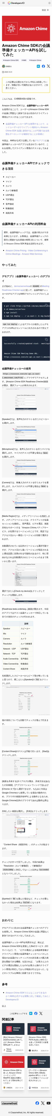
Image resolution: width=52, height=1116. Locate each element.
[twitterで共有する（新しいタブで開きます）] (48, 66)
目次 (44, 9)
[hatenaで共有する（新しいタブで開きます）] (38, 66)
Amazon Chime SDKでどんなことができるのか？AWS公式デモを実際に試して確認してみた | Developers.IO (28, 996)
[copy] (46, 305)
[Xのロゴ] (43, 1103)
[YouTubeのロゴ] (49, 1103)
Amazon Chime (36, 60)
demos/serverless (22, 286)
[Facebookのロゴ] (37, 1103)
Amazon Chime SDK (11, 60)
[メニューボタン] (3, 3)
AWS (24, 60)
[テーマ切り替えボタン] (49, 3)
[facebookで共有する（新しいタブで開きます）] (43, 66)
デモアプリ (40, 140)
